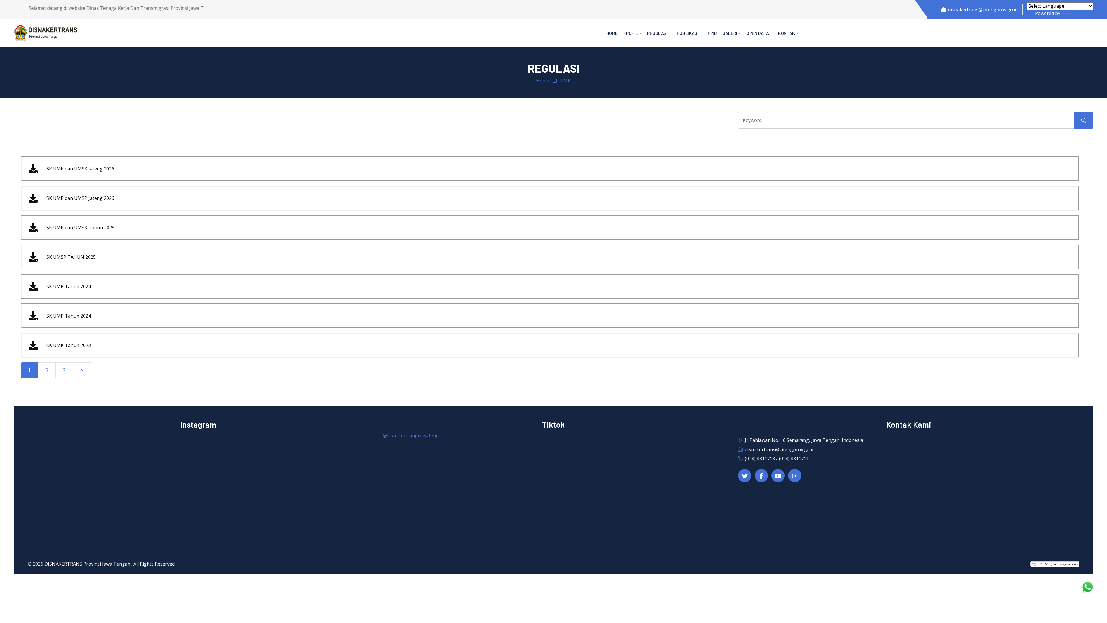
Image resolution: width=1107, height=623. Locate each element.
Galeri (729, 33)
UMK (565, 81)
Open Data (757, 33)
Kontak (786, 33)
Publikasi (688, 33)
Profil (631, 33)
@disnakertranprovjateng (411, 435)
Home (612, 33)
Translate (1082, 13)
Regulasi (657, 33)
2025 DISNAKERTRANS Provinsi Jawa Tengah (82, 564)
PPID (712, 33)
